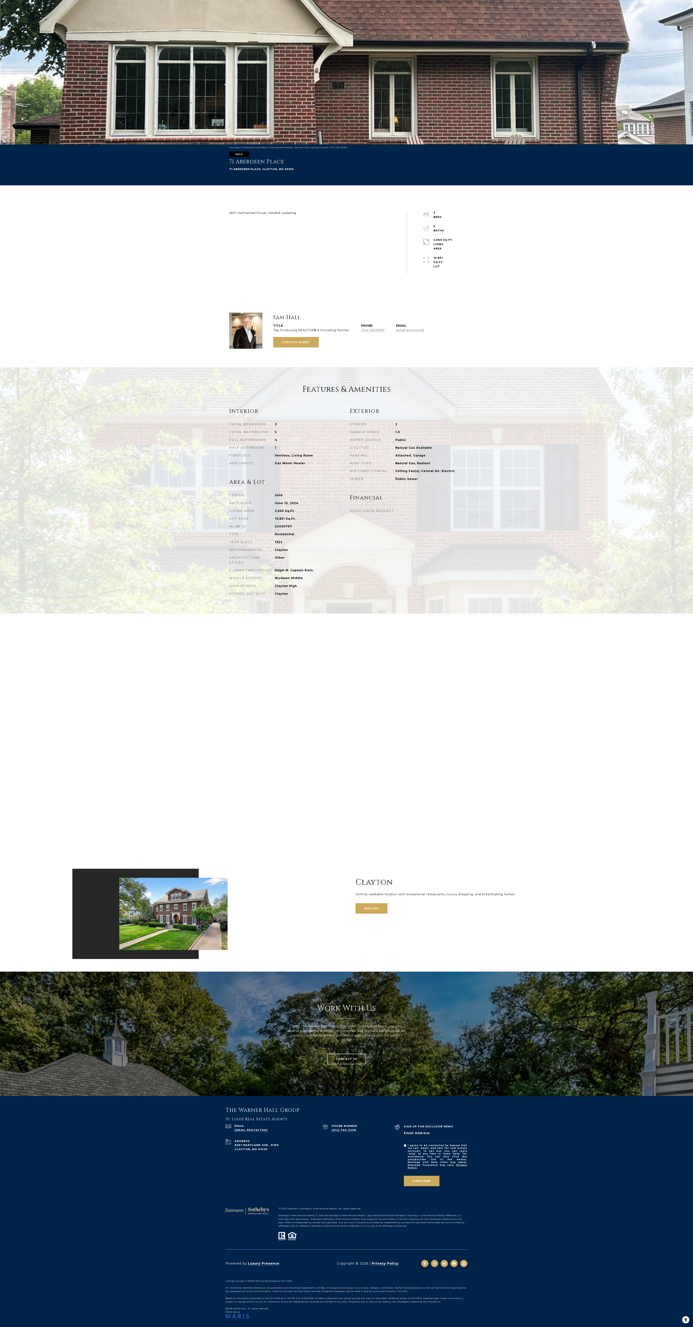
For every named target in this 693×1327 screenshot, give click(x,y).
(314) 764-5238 (344, 1130)
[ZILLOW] (463, 1263)
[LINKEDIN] (444, 1263)
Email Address (417, 1133)
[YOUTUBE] (454, 1263)
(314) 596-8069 (373, 330)
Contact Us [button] (346, 1059)
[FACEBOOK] (424, 1263)
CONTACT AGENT (296, 342)
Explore (371, 908)
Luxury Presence (263, 1263)
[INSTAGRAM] (434, 1263)
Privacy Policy (385, 1263)
